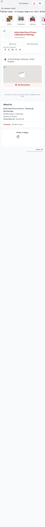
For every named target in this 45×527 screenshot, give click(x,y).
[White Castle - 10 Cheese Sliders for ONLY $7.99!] (22, 12)
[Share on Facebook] (5, 49)
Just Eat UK (20, 119)
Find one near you (19, 37)
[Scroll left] (3, 20)
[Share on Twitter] (9, 49)
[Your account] (34, 3)
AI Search (24, 3)
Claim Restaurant (32, 44)
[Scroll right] (42, 20)
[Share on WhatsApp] (16, 49)
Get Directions (24, 85)
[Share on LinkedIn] (12, 49)
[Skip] (18, 136)
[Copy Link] (20, 49)
